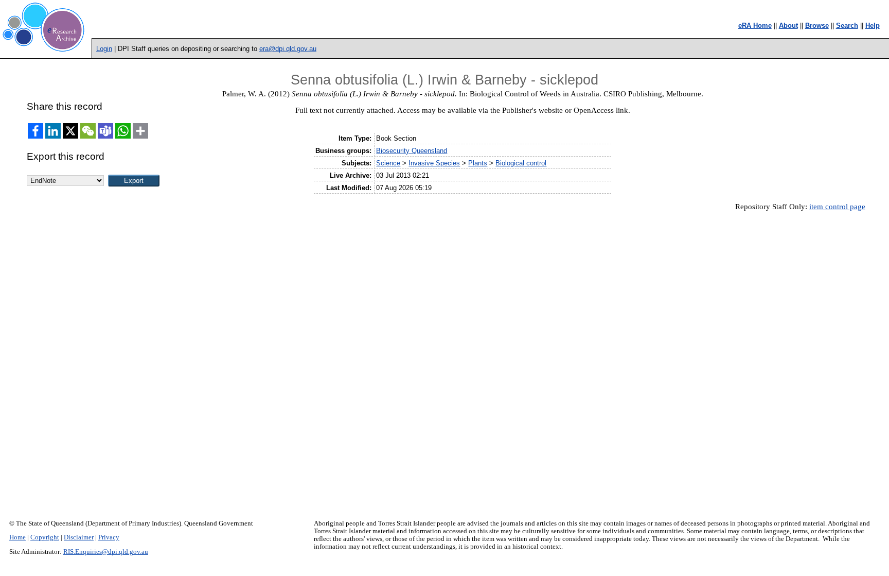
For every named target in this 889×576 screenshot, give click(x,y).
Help (872, 25)
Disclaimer (79, 537)
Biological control (520, 163)
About (788, 25)
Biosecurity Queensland (411, 151)
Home (17, 537)
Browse (817, 25)
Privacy (108, 537)
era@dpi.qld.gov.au (287, 49)
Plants (477, 163)
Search (847, 25)
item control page (837, 206)
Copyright (44, 537)
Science (388, 163)
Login (104, 49)
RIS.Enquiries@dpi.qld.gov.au (105, 551)
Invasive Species (434, 163)
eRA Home (755, 25)
